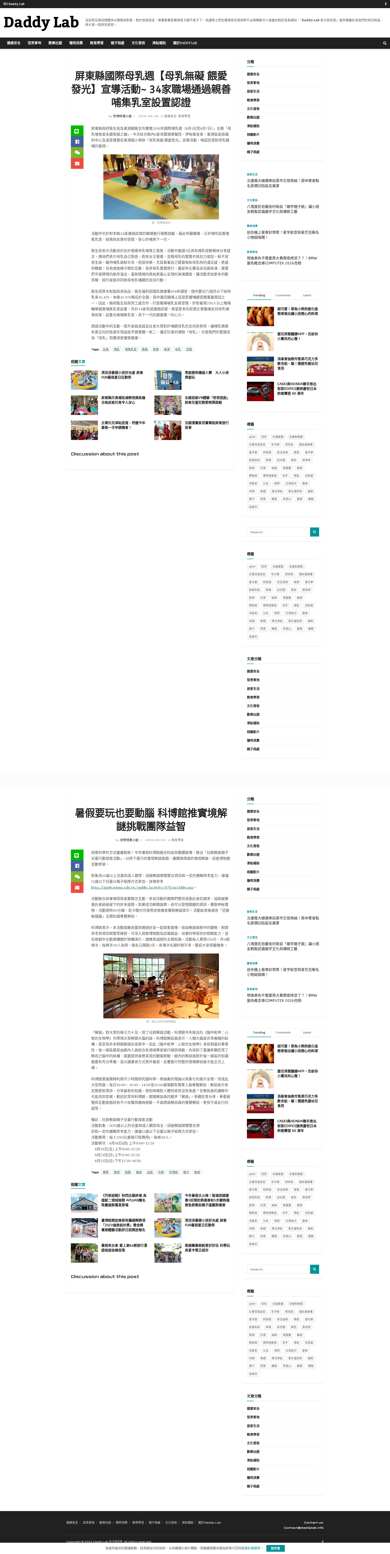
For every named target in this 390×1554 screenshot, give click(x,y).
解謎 (197, 1172)
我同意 (275, 1548)
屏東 (156, 349)
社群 (161, 1172)
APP (252, 437)
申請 (252, 491)
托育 (263, 468)
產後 (305, 483)
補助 (310, 491)
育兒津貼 (277, 491)
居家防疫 (254, 460)
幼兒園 (281, 460)
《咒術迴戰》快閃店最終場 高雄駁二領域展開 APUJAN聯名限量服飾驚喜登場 (123, 1200)
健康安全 (14, 43)
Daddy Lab (41, 22)
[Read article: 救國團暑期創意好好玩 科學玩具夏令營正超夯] (167, 1253)
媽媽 (145, 349)
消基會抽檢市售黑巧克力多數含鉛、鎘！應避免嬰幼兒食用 (297, 363)
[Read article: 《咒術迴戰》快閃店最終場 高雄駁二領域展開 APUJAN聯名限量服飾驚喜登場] (84, 1203)
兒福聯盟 (278, 437)
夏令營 (253, 452)
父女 (266, 483)
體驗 (311, 499)
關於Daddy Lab (14, 4)
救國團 (287, 468)
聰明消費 (76, 43)
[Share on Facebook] (77, 141)
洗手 (285, 475)
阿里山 (287, 499)
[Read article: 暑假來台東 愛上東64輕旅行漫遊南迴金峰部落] (84, 1253)
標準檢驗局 (270, 475)
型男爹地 (34, 43)
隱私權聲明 (252, 1548)
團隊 (106, 1172)
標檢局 (253, 475)
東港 (167, 349)
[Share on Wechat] (77, 152)
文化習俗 (138, 43)
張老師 (306, 460)
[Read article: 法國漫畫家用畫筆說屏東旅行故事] (167, 430)
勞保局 (289, 444)
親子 (252, 499)
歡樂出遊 (55, 43)
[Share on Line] (77, 130)
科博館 (173, 1172)
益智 (150, 1172)
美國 (263, 491)
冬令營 (275, 444)
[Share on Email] (77, 163)
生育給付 (291, 483)
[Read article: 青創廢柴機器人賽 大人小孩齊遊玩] (167, 380)
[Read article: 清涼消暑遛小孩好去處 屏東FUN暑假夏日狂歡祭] (84, 380)
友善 (106, 349)
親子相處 (117, 43)
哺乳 (117, 349)
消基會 (253, 483)
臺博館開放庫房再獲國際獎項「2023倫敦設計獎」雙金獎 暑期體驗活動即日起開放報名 (123, 1225)
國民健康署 (306, 444)
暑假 (299, 468)
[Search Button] (385, 43)
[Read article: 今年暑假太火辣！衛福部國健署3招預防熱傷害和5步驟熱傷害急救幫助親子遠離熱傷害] (167, 1203)
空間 (189, 349)
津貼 (296, 475)
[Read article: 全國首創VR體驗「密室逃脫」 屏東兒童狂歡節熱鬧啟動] (167, 405)
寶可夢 (309, 452)
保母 (264, 437)
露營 (299, 499)
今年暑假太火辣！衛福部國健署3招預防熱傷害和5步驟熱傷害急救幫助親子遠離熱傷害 (207, 1200)
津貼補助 (159, 43)
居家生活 (253, 91)
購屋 (274, 499)
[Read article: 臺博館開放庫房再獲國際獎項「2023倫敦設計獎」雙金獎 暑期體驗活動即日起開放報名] (84, 1228)
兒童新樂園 (296, 437)
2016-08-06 (148, 116)
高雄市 (253, 507)
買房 (263, 499)
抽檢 (274, 468)
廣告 (294, 460)
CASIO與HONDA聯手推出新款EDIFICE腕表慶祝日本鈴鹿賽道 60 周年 (297, 389)
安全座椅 (282, 452)
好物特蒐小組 (122, 116)
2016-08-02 (155, 840)
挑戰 (128, 1172)
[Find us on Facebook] (386, 4)
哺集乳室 (131, 349)
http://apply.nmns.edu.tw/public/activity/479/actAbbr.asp (142, 887)
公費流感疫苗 (257, 444)
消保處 (309, 475)
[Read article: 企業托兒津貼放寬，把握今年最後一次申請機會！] (84, 430)
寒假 (296, 452)
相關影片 (253, 135)
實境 (117, 1172)
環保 (277, 483)
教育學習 (97, 43)
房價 (252, 468)
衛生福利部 (295, 491)
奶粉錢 (267, 452)
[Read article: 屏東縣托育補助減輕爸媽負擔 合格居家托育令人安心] (84, 405)
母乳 (178, 349)
